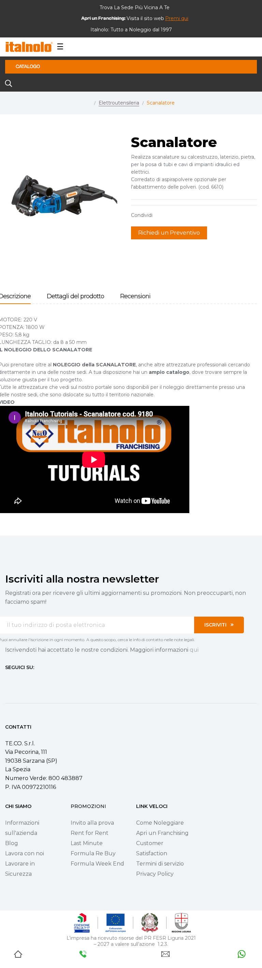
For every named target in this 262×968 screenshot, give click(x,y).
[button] (176, 18)
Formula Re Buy (93, 853)
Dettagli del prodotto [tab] (75, 296)
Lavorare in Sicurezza (20, 868)
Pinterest (182, 215)
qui (194, 650)
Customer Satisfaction (151, 848)
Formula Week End (97, 863)
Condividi (161, 215)
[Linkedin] (44, 680)
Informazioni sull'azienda (22, 828)
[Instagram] (20, 680)
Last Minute (87, 843)
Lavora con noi (24, 853)
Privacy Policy (155, 874)
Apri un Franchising (162, 833)
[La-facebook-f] (8, 680)
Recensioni (135, 296)
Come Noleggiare (160, 823)
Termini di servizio (160, 863)
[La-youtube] (32, 680)
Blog (11, 843)
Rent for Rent (89, 833)
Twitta (172, 215)
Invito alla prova (92, 823)
